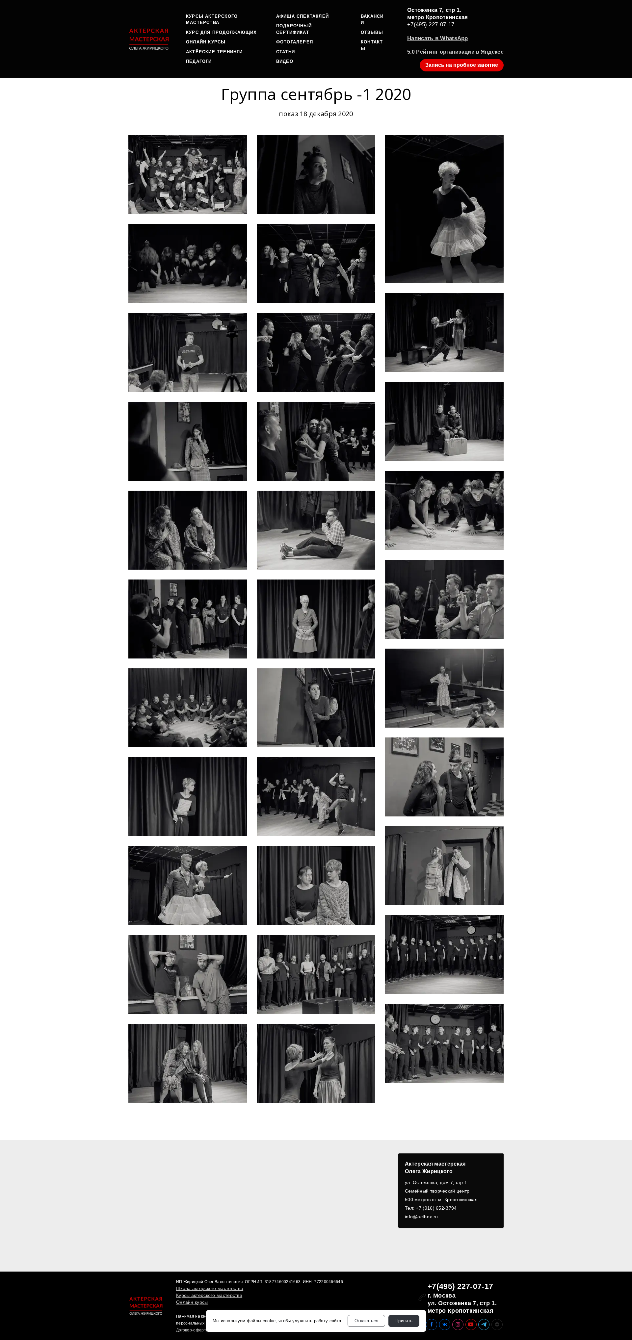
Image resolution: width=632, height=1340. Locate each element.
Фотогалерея (294, 41)
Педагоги (199, 61)
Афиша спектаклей (302, 16)
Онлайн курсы (205, 41)
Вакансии (372, 19)
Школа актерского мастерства (209, 1288)
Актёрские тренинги (214, 51)
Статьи (285, 51)
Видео (284, 61)
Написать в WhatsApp (437, 38)
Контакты (372, 45)
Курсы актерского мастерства (212, 19)
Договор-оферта (192, 1330)
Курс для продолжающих (221, 32)
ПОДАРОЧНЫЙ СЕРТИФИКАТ (294, 29)
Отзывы (372, 32)
